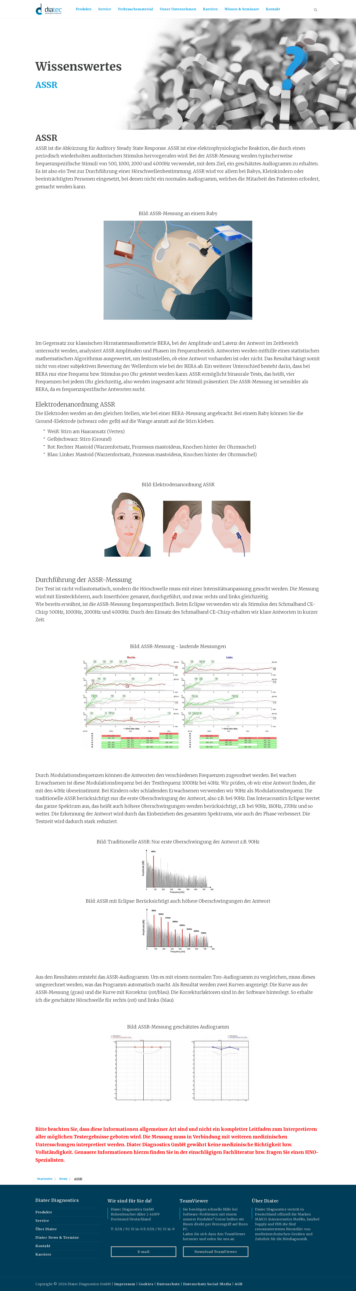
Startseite (45, 1179)
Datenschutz (168, 1284)
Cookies (146, 1284)
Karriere (210, 9)
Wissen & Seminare (242, 9)
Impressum (124, 1284)
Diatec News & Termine (57, 1237)
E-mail (144, 1252)
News (63, 1179)
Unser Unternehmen (178, 9)
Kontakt (273, 9)
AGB (239, 1284)
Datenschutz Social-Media (207, 1284)
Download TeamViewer (215, 1252)
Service (104, 9)
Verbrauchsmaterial (135, 9)
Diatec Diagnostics (57, 1200)
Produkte (84, 9)
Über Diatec (46, 1229)
